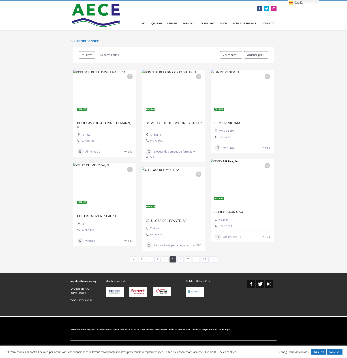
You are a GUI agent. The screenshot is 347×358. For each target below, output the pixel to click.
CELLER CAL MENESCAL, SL (97, 216)
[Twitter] (266, 8)
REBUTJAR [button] (318, 351)
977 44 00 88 (85, 300)
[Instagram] (274, 8)
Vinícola (90, 240)
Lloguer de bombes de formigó (173, 151)
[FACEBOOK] (259, 8)
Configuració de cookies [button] (294, 351)
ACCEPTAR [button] (334, 351)
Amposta (155, 134)
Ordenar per (254, 55)
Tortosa (86, 134)
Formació (228, 147)
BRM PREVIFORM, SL (229, 123)
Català (298, 2)
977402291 (225, 136)
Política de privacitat (204, 329)
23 (204, 259)
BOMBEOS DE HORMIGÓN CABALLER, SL (174, 125)
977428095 (88, 230)
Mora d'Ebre (226, 130)
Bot (83, 223)
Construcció (230, 236)
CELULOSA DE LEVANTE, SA (166, 220)
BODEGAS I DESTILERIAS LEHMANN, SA (105, 125)
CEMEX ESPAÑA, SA (228, 212)
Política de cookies (179, 329)
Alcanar (223, 220)
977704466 (156, 140)
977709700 (225, 226)
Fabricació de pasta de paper (172, 245)
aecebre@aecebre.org (83, 281)
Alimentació (92, 151)
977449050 (156, 234)
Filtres (88, 55)
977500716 (88, 140)
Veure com (229, 55)
